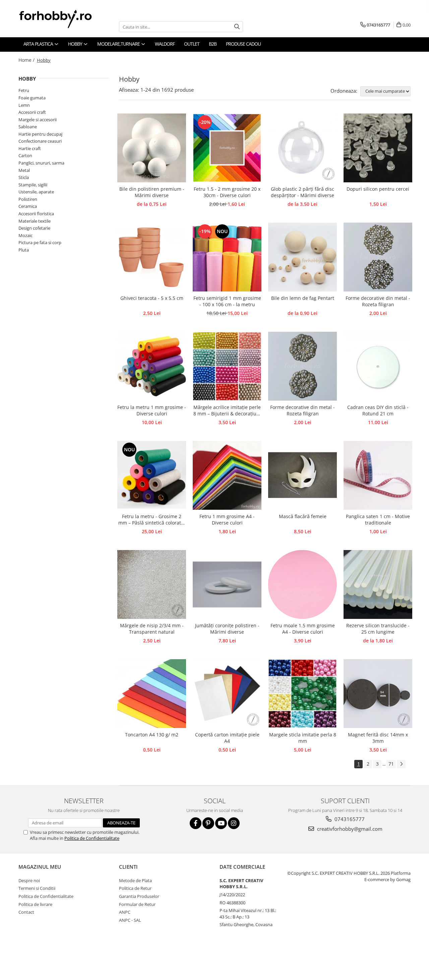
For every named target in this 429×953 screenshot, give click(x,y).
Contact (26, 912)
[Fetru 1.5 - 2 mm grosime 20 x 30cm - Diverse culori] (227, 148)
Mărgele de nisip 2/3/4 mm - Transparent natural (152, 628)
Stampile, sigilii (32, 185)
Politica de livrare (35, 904)
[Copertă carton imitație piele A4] (227, 693)
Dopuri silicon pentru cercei (378, 189)
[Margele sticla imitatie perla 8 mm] (302, 693)
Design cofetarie (34, 228)
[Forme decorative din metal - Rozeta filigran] (378, 257)
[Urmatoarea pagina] (401, 764)
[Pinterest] (208, 823)
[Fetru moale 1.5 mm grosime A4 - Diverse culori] (302, 584)
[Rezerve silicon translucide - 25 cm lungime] (378, 584)
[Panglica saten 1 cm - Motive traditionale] (378, 475)
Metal (24, 170)
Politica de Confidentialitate (91, 838)
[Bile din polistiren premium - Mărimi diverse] (151, 148)
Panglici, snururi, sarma (41, 163)
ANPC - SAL (130, 920)
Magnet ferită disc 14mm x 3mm (378, 737)
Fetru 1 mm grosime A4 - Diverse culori (227, 519)
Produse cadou (243, 44)
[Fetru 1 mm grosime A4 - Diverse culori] (227, 475)
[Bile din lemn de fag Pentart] (302, 257)
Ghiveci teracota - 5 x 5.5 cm (151, 298)
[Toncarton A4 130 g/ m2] (151, 693)
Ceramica (27, 206)
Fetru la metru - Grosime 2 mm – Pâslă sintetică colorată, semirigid (151, 520)
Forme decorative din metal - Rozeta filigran (378, 301)
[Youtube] (221, 823)
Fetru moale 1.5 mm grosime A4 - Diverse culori (302, 628)
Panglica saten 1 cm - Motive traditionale (378, 519)
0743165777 (349, 819)
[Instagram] (234, 823)
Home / (27, 60)
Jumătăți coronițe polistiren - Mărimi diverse (227, 628)
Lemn (24, 105)
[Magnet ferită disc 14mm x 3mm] (378, 693)
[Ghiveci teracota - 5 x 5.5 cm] (151, 257)
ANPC (124, 912)
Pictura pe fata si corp (39, 242)
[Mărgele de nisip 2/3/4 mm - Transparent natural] (151, 584)
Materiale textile (34, 221)
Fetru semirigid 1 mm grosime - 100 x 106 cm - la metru (227, 301)
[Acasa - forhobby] (62, 19)
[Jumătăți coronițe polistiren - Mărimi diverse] (227, 584)
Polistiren (27, 199)
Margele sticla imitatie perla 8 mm (302, 737)
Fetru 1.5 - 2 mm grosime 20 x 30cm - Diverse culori (227, 192)
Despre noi (29, 880)
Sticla (23, 177)
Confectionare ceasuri (40, 141)
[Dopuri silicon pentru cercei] (378, 148)
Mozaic (25, 235)
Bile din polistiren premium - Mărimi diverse (151, 192)
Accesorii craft (32, 112)
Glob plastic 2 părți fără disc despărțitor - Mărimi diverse (302, 192)
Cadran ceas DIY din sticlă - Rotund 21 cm (378, 410)
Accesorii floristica (36, 214)
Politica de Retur (135, 888)
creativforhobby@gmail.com (349, 828)
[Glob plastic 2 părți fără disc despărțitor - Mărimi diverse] (302, 148)
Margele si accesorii (37, 120)
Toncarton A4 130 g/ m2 (151, 734)
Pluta (23, 250)
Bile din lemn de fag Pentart (302, 298)
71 (391, 764)
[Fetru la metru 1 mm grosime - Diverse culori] (151, 366)
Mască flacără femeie (302, 516)
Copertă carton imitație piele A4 (227, 737)
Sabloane (27, 127)
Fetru (23, 90)
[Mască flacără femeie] (302, 475)
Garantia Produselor (139, 896)
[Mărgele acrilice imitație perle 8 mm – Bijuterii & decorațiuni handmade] (227, 366)
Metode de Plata (135, 880)
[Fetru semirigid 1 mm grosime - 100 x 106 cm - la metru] (227, 257)
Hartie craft (29, 148)
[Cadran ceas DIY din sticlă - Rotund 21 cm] (378, 366)
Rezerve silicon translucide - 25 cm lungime (378, 628)
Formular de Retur (137, 904)
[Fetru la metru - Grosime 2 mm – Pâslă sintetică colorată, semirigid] (151, 475)
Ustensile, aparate (36, 192)
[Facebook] (195, 823)
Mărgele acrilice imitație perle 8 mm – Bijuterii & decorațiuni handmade (227, 410)
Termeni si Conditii (36, 888)
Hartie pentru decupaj (40, 134)
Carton (25, 155)
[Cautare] (237, 26)
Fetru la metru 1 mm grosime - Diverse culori (151, 410)
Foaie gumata (32, 98)
